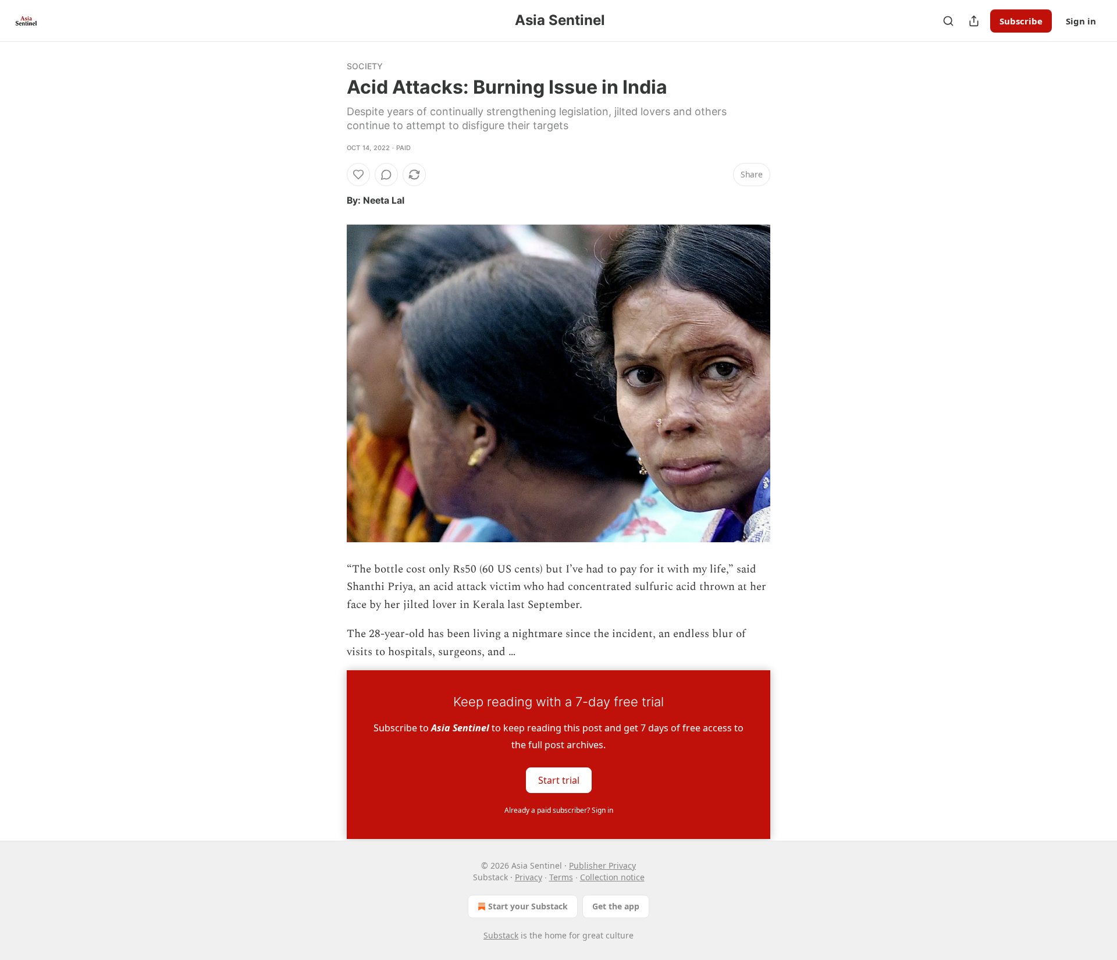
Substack (500, 935)
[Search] (948, 21)
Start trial (558, 780)
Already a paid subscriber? (558, 810)
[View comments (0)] (386, 174)
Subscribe (1021, 21)
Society (365, 66)
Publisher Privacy (602, 865)
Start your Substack (528, 906)
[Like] (358, 174)
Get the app (615, 906)
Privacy (528, 877)
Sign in (1081, 21)
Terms (561, 877)
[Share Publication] (974, 21)
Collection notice (612, 877)
